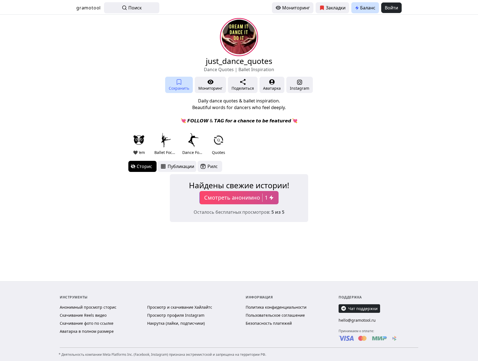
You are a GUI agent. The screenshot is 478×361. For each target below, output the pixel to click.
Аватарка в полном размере (87, 331)
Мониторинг (296, 8)
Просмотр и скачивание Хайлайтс (179, 307)
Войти (391, 8)
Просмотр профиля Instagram (175, 315)
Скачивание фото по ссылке (86, 323)
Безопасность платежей (269, 323)
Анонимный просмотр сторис (88, 307)
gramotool (88, 8)
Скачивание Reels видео (83, 315)
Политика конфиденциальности (276, 307)
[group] (138, 143)
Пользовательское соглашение (275, 315)
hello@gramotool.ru (357, 320)
